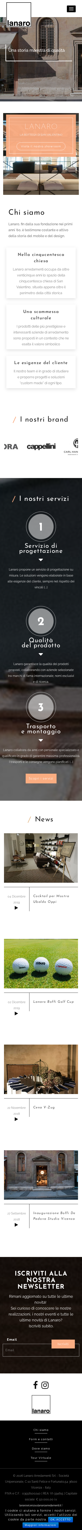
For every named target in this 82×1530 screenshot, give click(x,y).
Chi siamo (41, 1430)
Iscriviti (63, 1344)
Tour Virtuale (41, 1457)
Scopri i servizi (41, 778)
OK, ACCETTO (60, 1519)
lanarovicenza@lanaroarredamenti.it (40, 1505)
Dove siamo (41, 1448)
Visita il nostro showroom (41, 146)
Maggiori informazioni (40, 1525)
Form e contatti (41, 1439)
